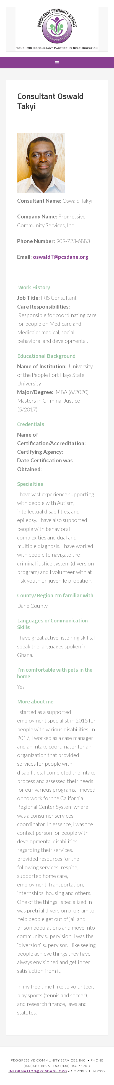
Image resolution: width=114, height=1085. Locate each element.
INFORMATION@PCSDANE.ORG (38, 1071)
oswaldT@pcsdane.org (60, 257)
